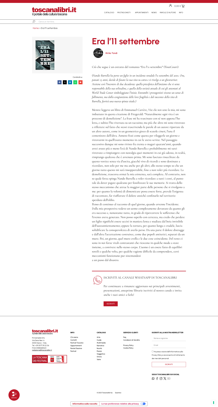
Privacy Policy (128, 345)
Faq (124, 337)
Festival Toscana (76, 343)
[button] (60, 82)
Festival (73, 351)
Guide (99, 340)
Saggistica (101, 354)
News (154, 12)
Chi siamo (74, 337)
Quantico (118, 393)
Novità (99, 348)
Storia (99, 357)
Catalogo (109, 12)
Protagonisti (124, 12)
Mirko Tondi (111, 53)
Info (181, 12)
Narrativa (100, 346)
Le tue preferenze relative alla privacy (120, 403)
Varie (99, 359)
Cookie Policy (128, 348)
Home (36, 28)
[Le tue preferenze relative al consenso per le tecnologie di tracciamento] (213, 402)
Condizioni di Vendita (131, 340)
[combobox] (51, 22)
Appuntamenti (142, 12)
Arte (98, 337)
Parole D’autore (168, 12)
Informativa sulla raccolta (85, 403)
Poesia (99, 351)
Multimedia (101, 343)
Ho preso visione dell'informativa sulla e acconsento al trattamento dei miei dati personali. (168, 354)
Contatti (73, 340)
